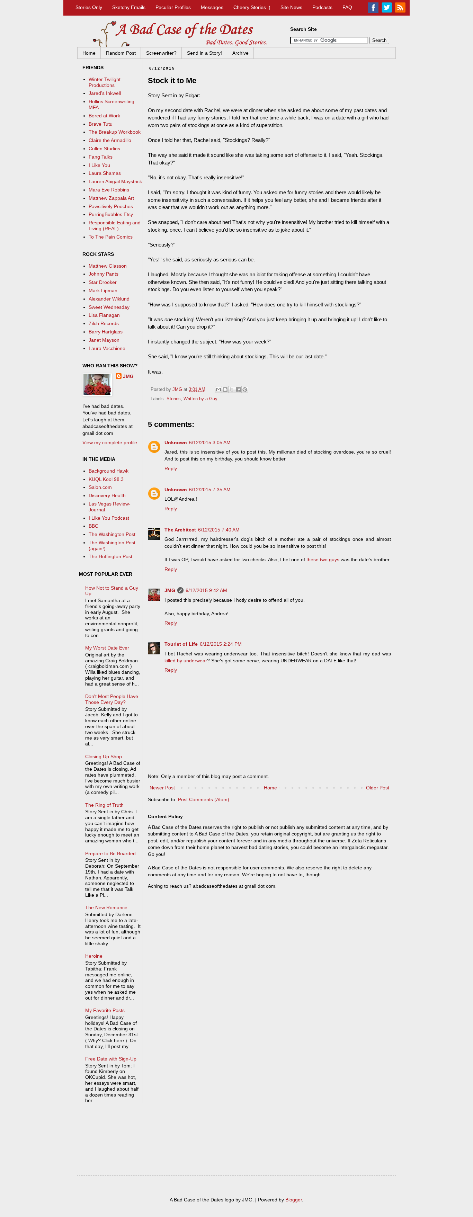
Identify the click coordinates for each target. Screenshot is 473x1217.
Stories (174, 398)
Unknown (175, 442)
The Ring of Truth (104, 805)
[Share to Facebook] (238, 389)
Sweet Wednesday (109, 307)
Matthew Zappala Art (111, 198)
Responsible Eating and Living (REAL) (115, 225)
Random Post (121, 53)
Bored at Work (104, 115)
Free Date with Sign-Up (110, 1059)
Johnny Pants (103, 274)
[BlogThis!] (225, 389)
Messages (212, 7)
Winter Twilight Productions (105, 82)
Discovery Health (107, 495)
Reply (170, 468)
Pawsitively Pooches (111, 206)
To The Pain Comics (111, 237)
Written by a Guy (200, 398)
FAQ (347, 7)
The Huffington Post (110, 556)
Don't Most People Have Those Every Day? (111, 699)
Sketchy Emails (128, 7)
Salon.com (100, 487)
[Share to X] (231, 389)
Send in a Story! (204, 53)
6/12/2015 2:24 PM (221, 644)
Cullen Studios (104, 148)
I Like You (99, 165)
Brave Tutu (101, 124)
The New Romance (106, 907)
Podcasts (322, 7)
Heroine (93, 956)
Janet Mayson (104, 340)
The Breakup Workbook (115, 132)
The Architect (180, 530)
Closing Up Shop (103, 756)
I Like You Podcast (109, 518)
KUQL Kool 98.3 (106, 479)
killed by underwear (185, 660)
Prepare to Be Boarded (110, 853)
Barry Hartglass (106, 331)
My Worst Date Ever (107, 648)
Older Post (377, 787)
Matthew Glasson (108, 266)
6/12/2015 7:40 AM (219, 530)
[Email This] (218, 389)
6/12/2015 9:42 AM (206, 590)
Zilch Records (104, 323)
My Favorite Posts (105, 1010)
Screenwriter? (161, 53)
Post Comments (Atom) (203, 799)
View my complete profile (109, 442)
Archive (240, 53)
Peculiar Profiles (173, 7)
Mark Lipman (103, 290)
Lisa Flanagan (104, 315)
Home (89, 53)
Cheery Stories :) (251, 7)
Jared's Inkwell (105, 93)
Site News (291, 7)
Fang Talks (101, 157)
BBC (93, 526)
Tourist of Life (181, 644)
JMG (169, 590)
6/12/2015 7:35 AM (210, 489)
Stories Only (88, 7)
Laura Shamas (105, 173)
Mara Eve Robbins (109, 190)
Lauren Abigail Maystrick (115, 181)
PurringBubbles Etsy (111, 214)
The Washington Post (112, 534)
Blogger (293, 1199)
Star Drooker (103, 282)
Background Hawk (108, 471)
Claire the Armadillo (110, 140)
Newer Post (162, 787)
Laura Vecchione (107, 348)
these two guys (322, 559)
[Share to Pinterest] (244, 389)
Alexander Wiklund (109, 299)
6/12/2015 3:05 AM (210, 442)
